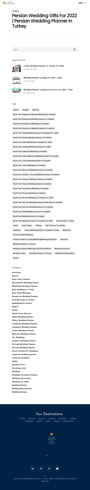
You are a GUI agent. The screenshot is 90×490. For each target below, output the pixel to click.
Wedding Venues (19, 392)
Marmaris (67, 230)
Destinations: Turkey (65, 221)
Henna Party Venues (21, 313)
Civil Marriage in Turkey (23, 300)
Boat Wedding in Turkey (23, 290)
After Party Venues (21, 279)
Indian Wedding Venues (22, 317)
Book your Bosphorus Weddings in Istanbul (31, 124)
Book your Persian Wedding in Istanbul (29, 193)
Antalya (25, 110)
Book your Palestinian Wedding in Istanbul (30, 188)
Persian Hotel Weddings (23, 235)
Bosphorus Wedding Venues (25, 296)
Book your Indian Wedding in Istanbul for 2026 (32, 142)
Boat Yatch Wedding (21, 293)
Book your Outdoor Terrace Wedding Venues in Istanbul (36, 174)
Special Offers (19, 365)
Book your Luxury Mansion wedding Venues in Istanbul (35, 156)
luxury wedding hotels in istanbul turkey (42, 230)
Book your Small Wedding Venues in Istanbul (31, 212)
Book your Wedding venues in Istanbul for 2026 (33, 221)
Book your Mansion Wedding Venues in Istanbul (33, 170)
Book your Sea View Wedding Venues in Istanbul (33, 207)
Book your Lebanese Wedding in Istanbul (30, 151)
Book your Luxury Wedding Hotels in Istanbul (31, 161)
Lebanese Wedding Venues (24, 327)
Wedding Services (62, 249)
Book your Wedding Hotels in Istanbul (28, 216)
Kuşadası (17, 230)
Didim (15, 225)
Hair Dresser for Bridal (55, 225)
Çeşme (16, 258)
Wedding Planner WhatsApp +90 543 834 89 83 (32, 249)
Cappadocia (68, 421)
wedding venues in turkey (40, 253)
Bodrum (35, 110)
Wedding (16, 371)
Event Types (27, 225)
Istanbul (31, 419)
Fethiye (39, 225)
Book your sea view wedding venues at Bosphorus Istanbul (37, 202)
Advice (15, 276)
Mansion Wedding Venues (24, 334)
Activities (16, 272)
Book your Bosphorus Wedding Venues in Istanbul (33, 128)
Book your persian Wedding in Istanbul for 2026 (33, 198)
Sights (15, 361)
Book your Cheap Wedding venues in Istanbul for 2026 (35, 133)
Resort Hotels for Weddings (25, 351)
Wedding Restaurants (22, 389)
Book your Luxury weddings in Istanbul (29, 165)
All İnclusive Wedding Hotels (25, 283)
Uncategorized (19, 368)
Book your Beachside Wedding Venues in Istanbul (33, 119)
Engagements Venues (22, 303)
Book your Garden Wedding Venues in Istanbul (32, 137)
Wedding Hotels (19, 385)
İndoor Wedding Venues (23, 320)
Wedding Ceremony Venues (25, 375)
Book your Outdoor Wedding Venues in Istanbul (32, 179)
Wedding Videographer (64, 253)
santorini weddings (21, 358)
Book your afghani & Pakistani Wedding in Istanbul (34, 114)
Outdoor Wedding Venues (24, 341)
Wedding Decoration (21, 378)
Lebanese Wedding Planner (24, 324)
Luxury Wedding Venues (23, 330)
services (64, 239)
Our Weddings (18, 337)
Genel (14, 310)
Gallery (15, 307)
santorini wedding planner (24, 354)
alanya (16, 110)
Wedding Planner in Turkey (24, 244)
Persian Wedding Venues (23, 348)
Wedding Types (19, 253)
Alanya (57, 421)
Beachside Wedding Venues (25, 286)
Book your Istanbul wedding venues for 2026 (32, 147)
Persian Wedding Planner (24, 344)
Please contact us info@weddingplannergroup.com (35, 239)
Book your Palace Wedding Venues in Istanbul (32, 184)
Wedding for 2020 (20, 382)
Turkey (22, 419)
